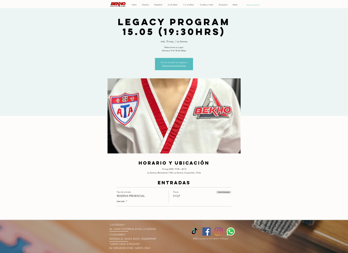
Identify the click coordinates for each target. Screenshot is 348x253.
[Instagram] (219, 231)
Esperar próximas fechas (174, 65)
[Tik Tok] (194, 231)
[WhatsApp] (231, 231)
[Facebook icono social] (206, 231)
